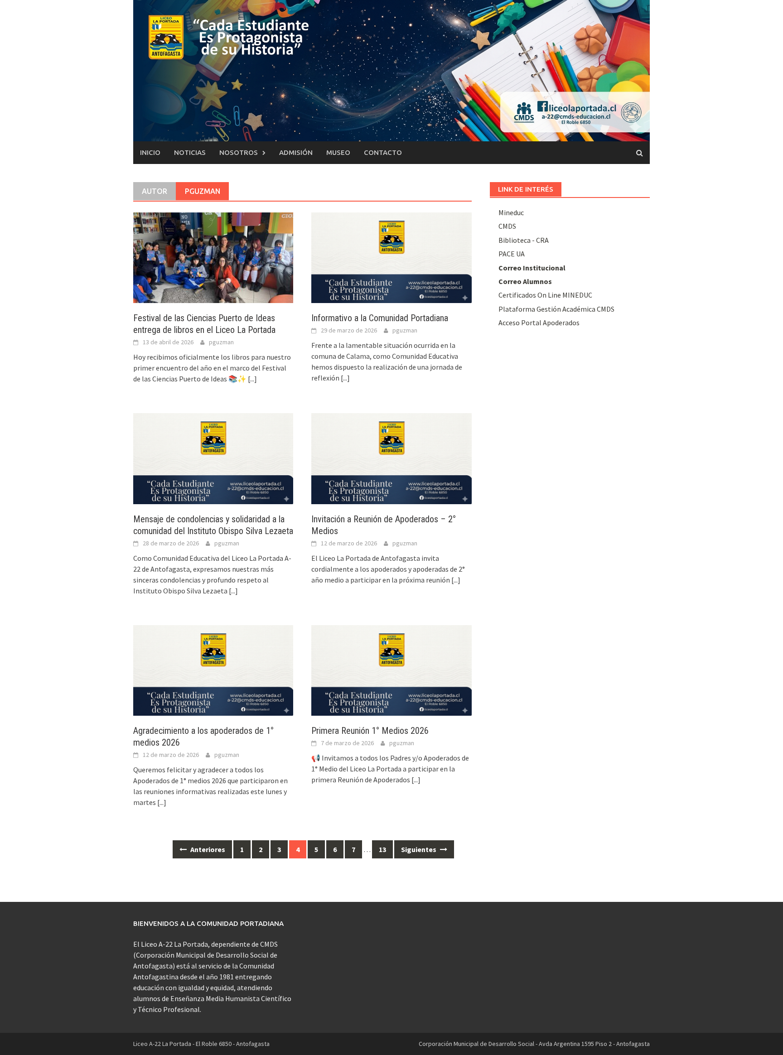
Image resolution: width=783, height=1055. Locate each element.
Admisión (296, 152)
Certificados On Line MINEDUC (545, 294)
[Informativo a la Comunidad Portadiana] (391, 256)
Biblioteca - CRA (523, 240)
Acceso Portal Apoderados (539, 322)
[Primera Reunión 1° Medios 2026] (391, 669)
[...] (252, 378)
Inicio (150, 152)
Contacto (383, 152)
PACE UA (511, 253)
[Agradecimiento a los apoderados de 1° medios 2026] (213, 669)
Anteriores (207, 849)
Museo (338, 152)
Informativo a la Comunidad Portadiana (379, 318)
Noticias (190, 152)
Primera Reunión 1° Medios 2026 (370, 730)
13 (382, 849)
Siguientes (419, 849)
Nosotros (238, 152)
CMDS (507, 226)
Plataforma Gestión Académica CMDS (556, 308)
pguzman (221, 342)
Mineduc (511, 212)
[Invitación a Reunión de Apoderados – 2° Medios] (391, 457)
